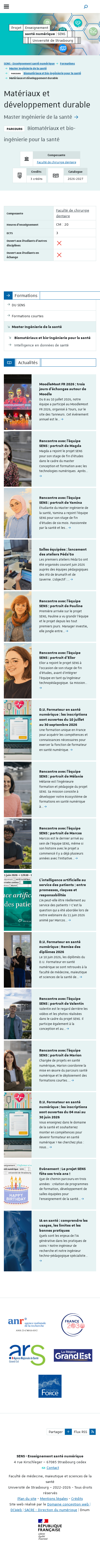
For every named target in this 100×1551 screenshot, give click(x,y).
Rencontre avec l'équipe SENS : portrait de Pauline (61, 604)
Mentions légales (54, 1498)
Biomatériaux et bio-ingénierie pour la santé (52, 73)
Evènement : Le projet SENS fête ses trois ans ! (62, 1171)
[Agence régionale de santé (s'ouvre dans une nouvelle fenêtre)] (27, 1355)
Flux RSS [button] (80, 1431)
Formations (67, 63)
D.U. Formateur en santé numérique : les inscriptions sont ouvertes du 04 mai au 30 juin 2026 (63, 1110)
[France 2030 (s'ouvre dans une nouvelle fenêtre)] (73, 1324)
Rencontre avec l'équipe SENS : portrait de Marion (60, 1053)
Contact (53, 1467)
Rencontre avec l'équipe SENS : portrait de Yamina (60, 500)
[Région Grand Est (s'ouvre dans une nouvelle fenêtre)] (73, 1355)
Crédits (77, 1498)
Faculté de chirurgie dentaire (56, 162)
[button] (85, 6)
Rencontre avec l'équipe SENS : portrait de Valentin (61, 1001)
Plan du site (26, 1498)
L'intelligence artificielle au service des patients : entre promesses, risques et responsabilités (62, 888)
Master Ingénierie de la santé (28, 68)
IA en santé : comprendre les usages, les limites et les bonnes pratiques (63, 1225)
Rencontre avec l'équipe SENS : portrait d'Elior (60, 655)
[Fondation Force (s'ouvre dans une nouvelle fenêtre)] (50, 1386)
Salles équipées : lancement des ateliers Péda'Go (63, 552)
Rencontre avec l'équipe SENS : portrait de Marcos (60, 831)
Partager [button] (56, 1431)
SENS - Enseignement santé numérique (29, 63)
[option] (50, 402)
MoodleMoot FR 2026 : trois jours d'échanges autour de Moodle (62, 389)
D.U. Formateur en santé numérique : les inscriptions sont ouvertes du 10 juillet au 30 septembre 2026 (63, 717)
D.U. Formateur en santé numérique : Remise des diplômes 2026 (60, 947)
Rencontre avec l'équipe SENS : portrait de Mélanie (61, 774)
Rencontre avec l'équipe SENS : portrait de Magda (60, 444)
